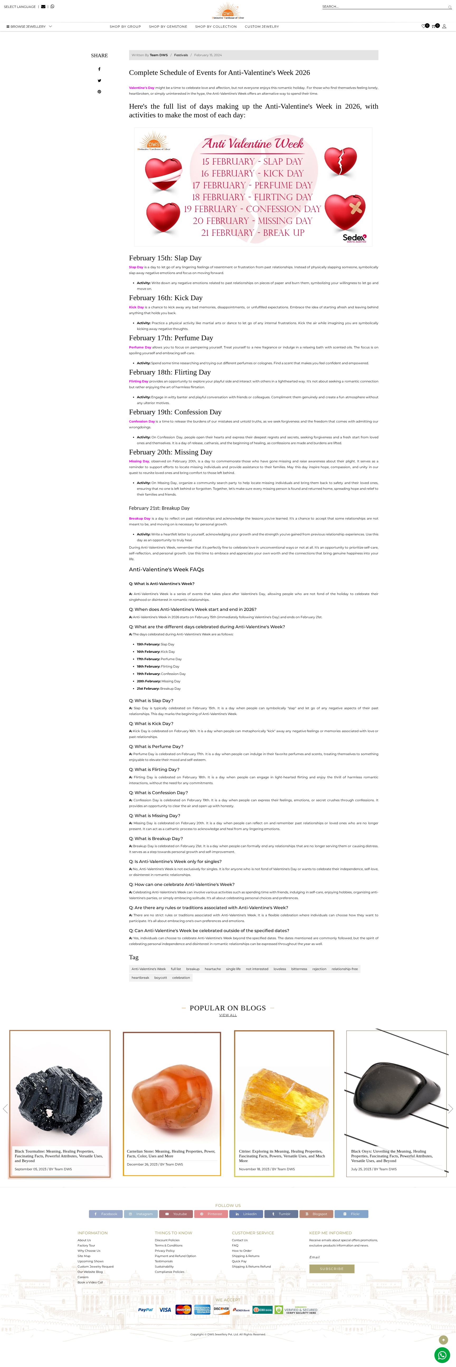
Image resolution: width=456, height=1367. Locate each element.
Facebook (109, 1214)
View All (228, 1015)
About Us (84, 1240)
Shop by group (125, 26)
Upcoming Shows (90, 1261)
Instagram (144, 1214)
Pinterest (214, 1214)
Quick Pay (239, 1261)
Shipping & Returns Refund (251, 1266)
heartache (213, 969)
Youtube (180, 1214)
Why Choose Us (89, 1251)
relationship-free (345, 969)
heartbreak (140, 978)
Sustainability (164, 1266)
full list (176, 969)
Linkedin (250, 1214)
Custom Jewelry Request (96, 1266)
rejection (319, 969)
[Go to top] (443, 1340)
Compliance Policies (169, 1272)
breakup (193, 969)
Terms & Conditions (168, 1245)
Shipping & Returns (245, 1256)
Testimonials (164, 1261)
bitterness (299, 969)
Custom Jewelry (262, 26)
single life (233, 969)
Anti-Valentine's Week (149, 969)
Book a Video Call (90, 1282)
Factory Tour (86, 1245)
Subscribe (332, 1269)
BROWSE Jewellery (28, 26)
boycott (160, 978)
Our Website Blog (90, 1272)
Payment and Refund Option (175, 1256)
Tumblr (284, 1214)
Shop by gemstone (168, 26)
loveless (280, 969)
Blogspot (319, 1214)
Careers (83, 1277)
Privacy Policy (165, 1251)
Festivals (181, 55)
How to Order (241, 1251)
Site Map (84, 1256)
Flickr (355, 1214)
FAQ (235, 1245)
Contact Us (240, 1240)
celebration (181, 978)
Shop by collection (216, 26)
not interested (257, 969)
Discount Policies (167, 1240)
